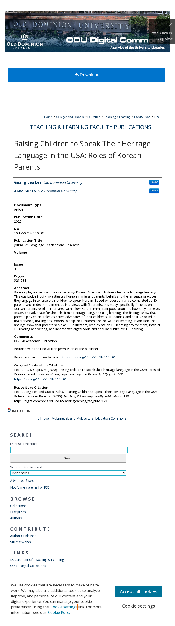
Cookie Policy (59, 612)
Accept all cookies (138, 591)
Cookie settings (64, 606)
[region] (87, 598)
